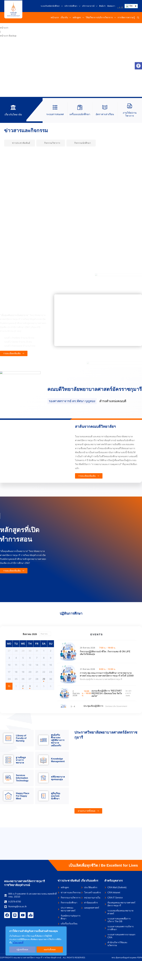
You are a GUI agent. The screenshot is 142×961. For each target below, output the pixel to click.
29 (44, 679)
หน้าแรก (4, 28)
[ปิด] (63, 928)
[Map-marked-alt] (31, 915)
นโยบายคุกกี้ (18, 943)
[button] (138, 65)
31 (9, 686)
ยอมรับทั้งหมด (50, 949)
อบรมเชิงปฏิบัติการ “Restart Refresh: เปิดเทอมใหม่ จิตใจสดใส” (107, 693)
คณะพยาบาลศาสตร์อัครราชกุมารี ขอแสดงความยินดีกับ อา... (116, 226)
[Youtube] (23, 915)
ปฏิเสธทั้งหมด (22, 949)
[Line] (15, 915)
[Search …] (138, 17)
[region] (36, 940)
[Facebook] (7, 915)
